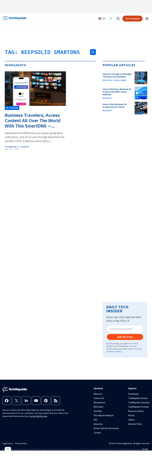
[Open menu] (147, 18)
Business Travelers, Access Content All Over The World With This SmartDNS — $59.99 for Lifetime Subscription (32, 121)
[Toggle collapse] (8, 449)
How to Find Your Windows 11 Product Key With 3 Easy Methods (117, 92)
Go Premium (132, 18)
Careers (97, 432)
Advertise (98, 424)
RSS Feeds (98, 407)
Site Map (98, 411)
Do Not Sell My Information (106, 428)
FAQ (95, 419)
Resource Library (136, 411)
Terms (139, 349)
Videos (131, 419)
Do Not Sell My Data (38, 416)
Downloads (133, 394)
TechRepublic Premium (138, 407)
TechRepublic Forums (138, 398)
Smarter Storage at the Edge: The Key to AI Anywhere (117, 75)
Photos (131, 415)
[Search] (118, 18)
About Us (98, 394)
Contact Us (99, 398)
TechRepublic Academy (17, 147)
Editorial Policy (135, 424)
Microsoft (107, 98)
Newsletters (99, 402)
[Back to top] (146, 455)
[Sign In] (111, 18)
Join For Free (125, 336)
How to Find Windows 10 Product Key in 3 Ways (114, 105)
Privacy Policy (115, 351)
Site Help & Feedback (104, 415)
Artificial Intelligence (115, 80)
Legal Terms (7, 443)
